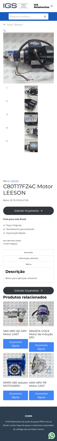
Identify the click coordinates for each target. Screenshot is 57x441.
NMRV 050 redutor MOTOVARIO (15, 384)
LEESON (15, 181)
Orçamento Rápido (15, 343)
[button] (4, 30)
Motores (14, 244)
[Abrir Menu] (51, 6)
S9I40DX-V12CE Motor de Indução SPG (41, 334)
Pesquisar (45, 16)
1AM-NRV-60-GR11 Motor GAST (15, 332)
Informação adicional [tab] (28, 258)
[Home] (4, 24)
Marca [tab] (28, 264)
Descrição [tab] (28, 252)
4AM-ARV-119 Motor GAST (37, 384)
